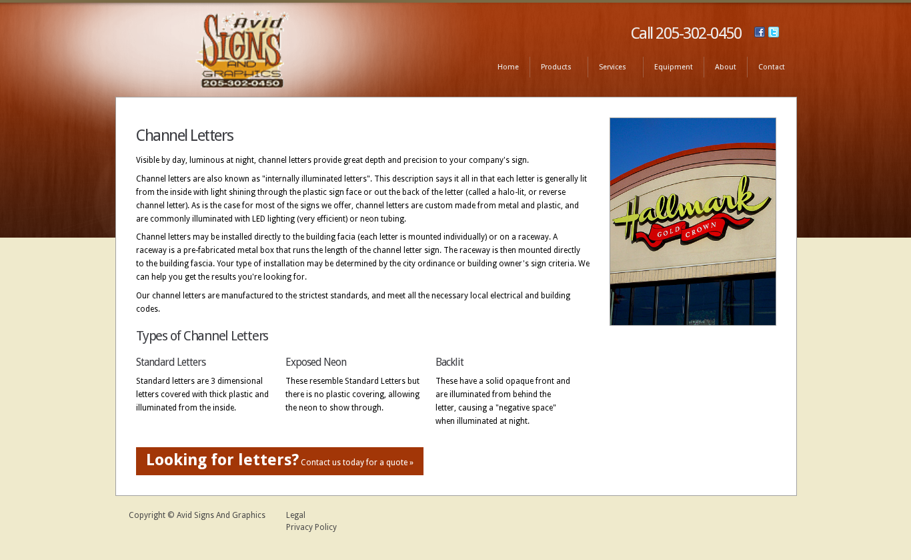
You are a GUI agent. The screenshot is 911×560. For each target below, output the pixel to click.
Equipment (673, 67)
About (725, 67)
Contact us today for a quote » (279, 460)
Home (508, 67)
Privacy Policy (311, 527)
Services (607, 68)
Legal (295, 515)
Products (551, 68)
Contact (771, 67)
